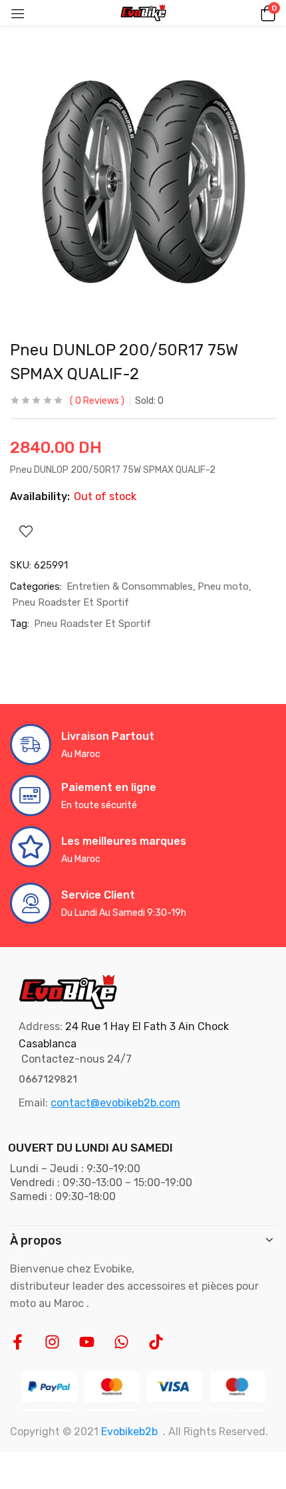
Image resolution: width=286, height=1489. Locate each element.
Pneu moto (223, 586)
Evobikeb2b (129, 1431)
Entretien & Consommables (130, 586)
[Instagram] (52, 1342)
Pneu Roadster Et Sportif (70, 602)
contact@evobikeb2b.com (115, 1102)
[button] (266, 12)
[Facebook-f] (17, 1342)
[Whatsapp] (121, 1342)
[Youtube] (86, 1342)
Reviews (97, 400)
